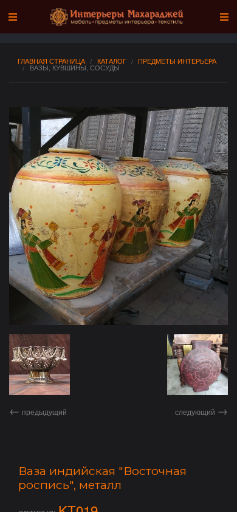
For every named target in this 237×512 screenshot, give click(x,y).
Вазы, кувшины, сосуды (75, 67)
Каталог (111, 61)
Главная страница (51, 61)
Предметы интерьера (177, 61)
